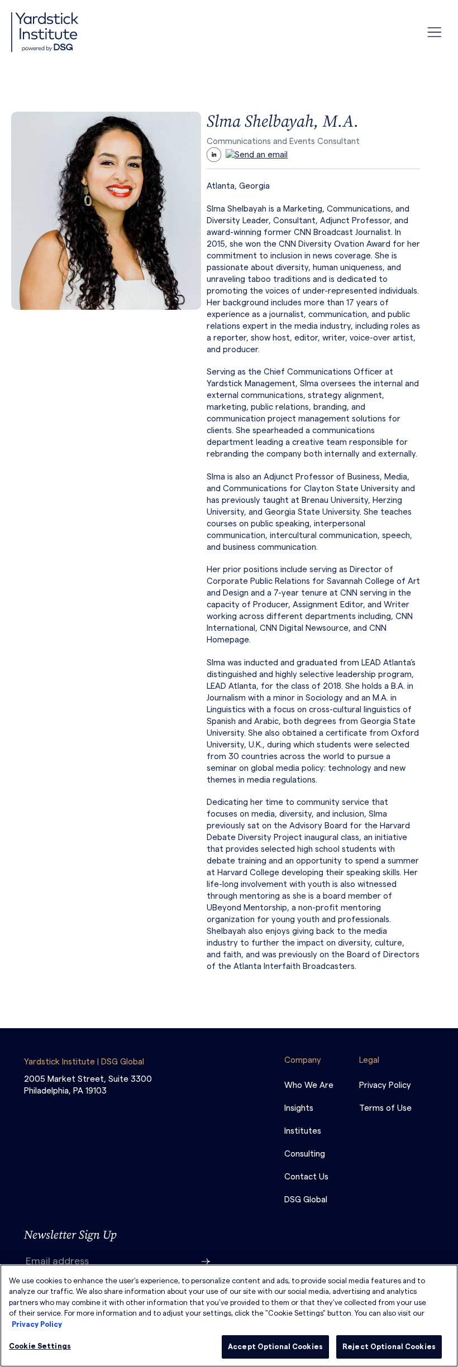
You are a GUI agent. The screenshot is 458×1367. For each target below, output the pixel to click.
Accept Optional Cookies (275, 1346)
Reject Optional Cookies (389, 1346)
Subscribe (206, 1261)
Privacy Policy (37, 1324)
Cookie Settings (40, 1346)
